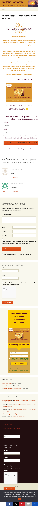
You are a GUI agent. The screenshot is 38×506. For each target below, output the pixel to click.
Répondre (15, 177)
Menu (3, 9)
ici (20, 371)
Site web (4, 235)
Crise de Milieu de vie (7, 386)
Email (5, 129)
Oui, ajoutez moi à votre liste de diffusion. (17, 254)
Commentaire (7, 214)
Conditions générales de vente (12, 428)
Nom (4, 227)
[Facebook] (9, 504)
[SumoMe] (35, 504)
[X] (16, 504)
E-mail (4, 231)
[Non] (36, 496)
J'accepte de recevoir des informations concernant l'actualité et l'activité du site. (18, 283)
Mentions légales (8, 424)
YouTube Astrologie (7, 383)
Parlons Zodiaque (6, 400)
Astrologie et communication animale (11, 388)
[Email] (28, 504)
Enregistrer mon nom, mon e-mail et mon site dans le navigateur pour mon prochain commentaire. (19, 242)
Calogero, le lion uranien (20, 414)
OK (19, 499)
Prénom (6, 122)
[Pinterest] (22, 504)
